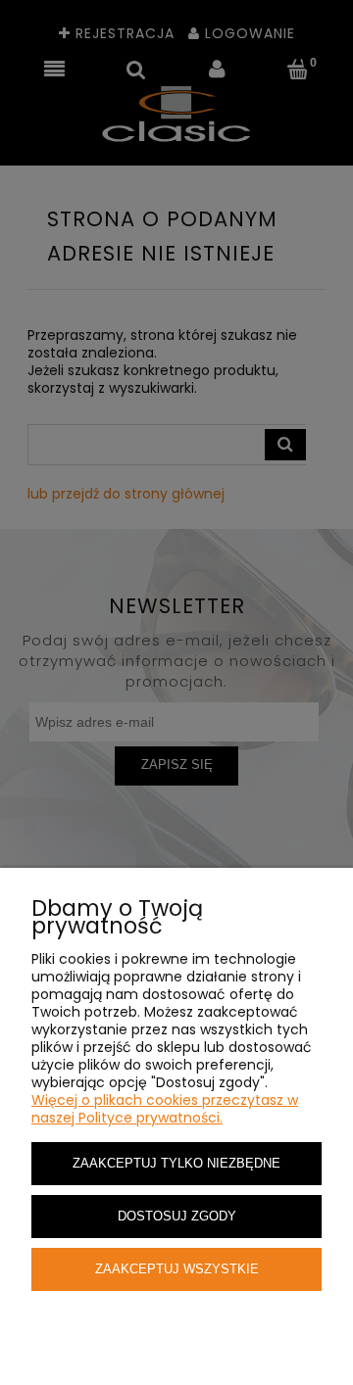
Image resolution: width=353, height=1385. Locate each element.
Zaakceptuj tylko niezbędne (176, 1163)
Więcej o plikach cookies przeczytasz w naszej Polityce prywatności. (164, 1108)
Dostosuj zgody (177, 1216)
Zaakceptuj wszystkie (177, 1269)
